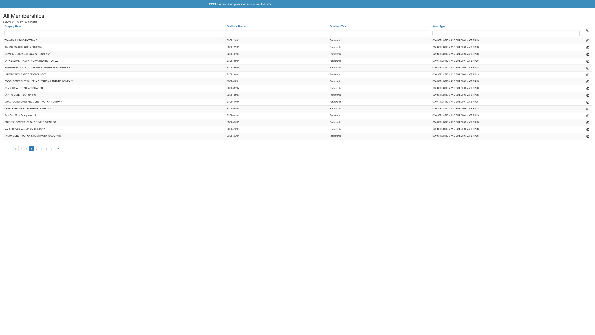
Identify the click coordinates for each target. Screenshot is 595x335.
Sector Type (438, 26)
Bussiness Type (338, 26)
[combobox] (507, 33)
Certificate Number (236, 26)
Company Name (12, 26)
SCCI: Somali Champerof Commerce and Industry (240, 4)
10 (57, 148)
